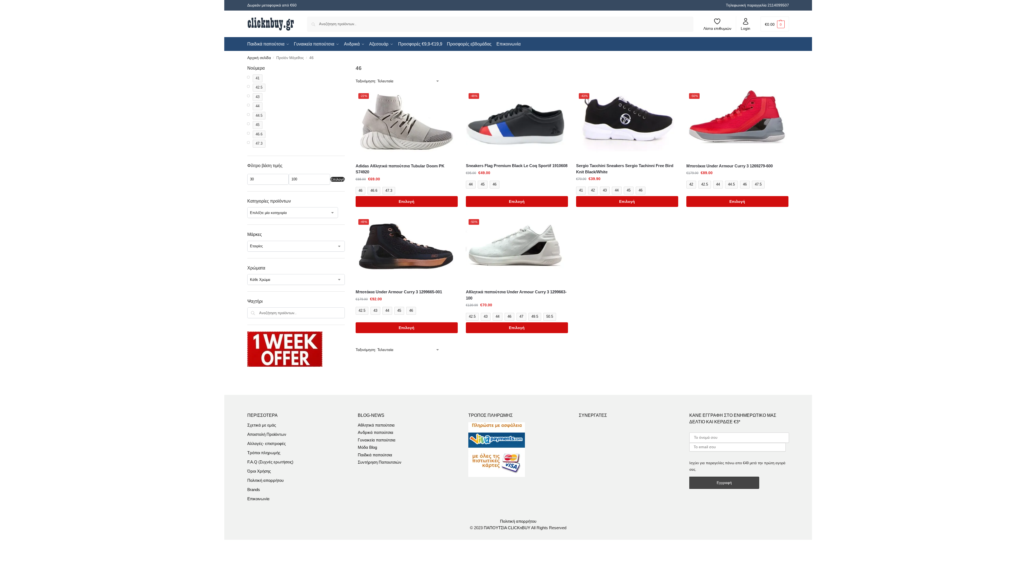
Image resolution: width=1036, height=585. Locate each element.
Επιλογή (406, 201)
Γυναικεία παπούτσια (376, 440)
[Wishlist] (450, 99)
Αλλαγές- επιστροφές (266, 443)
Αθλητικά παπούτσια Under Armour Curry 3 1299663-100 (516, 295)
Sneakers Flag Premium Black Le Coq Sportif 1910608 (516, 165)
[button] (775, 24)
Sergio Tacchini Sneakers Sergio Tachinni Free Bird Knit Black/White (624, 168)
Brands (253, 489)
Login (745, 28)
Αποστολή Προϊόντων (266, 434)
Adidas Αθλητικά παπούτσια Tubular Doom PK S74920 (400, 169)
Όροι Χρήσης (259, 471)
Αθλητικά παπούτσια (376, 425)
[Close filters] (346, 68)
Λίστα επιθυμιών (717, 28)
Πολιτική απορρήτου (265, 480)
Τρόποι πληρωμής (263, 452)
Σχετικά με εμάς (261, 425)
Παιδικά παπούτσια (375, 455)
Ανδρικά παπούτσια (375, 432)
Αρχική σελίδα (259, 58)
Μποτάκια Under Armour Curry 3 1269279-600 (729, 166)
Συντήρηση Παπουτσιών (379, 462)
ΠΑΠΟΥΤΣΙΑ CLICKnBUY (507, 527)
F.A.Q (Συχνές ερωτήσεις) (270, 462)
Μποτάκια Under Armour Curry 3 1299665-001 (399, 292)
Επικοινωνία (258, 498)
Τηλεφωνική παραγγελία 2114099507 (757, 5)
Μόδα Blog (367, 447)
